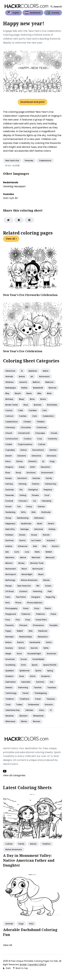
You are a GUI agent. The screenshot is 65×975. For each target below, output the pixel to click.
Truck (7, 704)
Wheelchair (38, 715)
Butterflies (52, 404)
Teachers (51, 687)
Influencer (22, 546)
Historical (38, 529)
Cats (34, 416)
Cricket (8, 444)
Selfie (46, 648)
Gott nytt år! (10, 198)
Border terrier (11, 404)
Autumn (23, 382)
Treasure (50, 699)
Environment (47, 472)
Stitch (32, 676)
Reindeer (9, 636)
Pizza (36, 608)
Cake (20, 410)
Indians (8, 546)
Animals (9, 376)
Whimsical (10, 721)
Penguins (35, 597)
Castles (22, 416)
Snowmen (10, 659)
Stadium (9, 676)
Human (46, 535)
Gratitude (45, 512)
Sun (51, 682)
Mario (37, 552)
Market (49, 552)
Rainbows (42, 631)
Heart (39, 523)
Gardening (10, 512)
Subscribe (25, 682)
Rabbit (20, 631)
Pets (7, 602)
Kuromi (55, 546)
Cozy (39, 438)
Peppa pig (50, 597)
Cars (44, 410)
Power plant (41, 619)
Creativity (52, 438)
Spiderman (25, 670)
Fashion (35, 484)
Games (41, 506)
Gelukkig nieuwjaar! (14, 186)
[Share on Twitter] (8, 220)
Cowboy (27, 438)
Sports (38, 670)
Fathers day (50, 484)
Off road (9, 591)
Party (7, 597)
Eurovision (22, 478)
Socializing (10, 665)
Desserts (22, 455)
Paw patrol (21, 597)
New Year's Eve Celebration (22, 351)
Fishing (23, 495)
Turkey (19, 704)
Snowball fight (34, 653)
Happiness (10, 523)
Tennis (25, 693)
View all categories (14, 775)
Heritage (25, 529)
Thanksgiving (40, 693)
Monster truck (36, 563)
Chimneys (10, 427)
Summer (40, 682)
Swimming (23, 687)
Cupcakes (10, 450)
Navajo (8, 585)
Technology (10, 693)
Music (41, 574)
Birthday (9, 399)
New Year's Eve (12, 160)
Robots (20, 642)
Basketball (38, 387)
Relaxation (43, 636)
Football (9, 501)
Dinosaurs (51, 455)
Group (8, 518)
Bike (39, 393)
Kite (44, 546)
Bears (29, 393)
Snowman (51, 653)
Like (7, 552)
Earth (32, 467)
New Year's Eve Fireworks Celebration (30, 295)
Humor (22, 540)
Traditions (24, 699)
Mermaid (36, 557)
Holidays (9, 535)
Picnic (26, 608)
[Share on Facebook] (19, 220)
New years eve (24, 585)
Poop (27, 619)
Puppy (8, 631)
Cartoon (9, 416)
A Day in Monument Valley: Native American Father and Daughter (28, 860)
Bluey (21, 399)
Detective (36, 455)
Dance (24, 450)
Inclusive (51, 540)
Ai (22, 371)
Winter (24, 721)
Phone (18, 602)
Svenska (55, 12)
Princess (23, 625)
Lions (17, 552)
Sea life (34, 648)
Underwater (33, 704)
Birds (49, 393)
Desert (8, 455)
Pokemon (26, 614)
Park (50, 591)
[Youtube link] (5, 771)
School (22, 648)
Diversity (32, 461)
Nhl (37, 585)
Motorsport (10, 574)
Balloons (50, 382)
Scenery (9, 648)
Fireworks (29, 160)
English (16, 12)
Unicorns (49, 704)
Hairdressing (22, 518)
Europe (8, 478)
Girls (33, 512)
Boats (43, 399)
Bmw (32, 399)
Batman (52, 387)
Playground (10, 614)
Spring (50, 670)
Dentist (53, 450)
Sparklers (9, 670)
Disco (8, 461)
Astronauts (44, 376)
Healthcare (26, 523)
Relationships (25, 636)
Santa (49, 642)
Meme (23, 557)
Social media (38, 659)
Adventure (10, 371)
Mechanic (9, 557)
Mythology (10, 580)
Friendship (46, 501)
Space (34, 665)
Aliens (45, 371)
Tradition (9, 699)
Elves (7, 472)
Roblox (8, 642)
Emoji (18, 472)
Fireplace (48, 489)
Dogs (52, 461)
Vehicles (29, 710)
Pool (18, 619)
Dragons (9, 467)
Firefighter (33, 489)
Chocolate (26, 427)
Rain (31, 631)
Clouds (54, 433)
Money (21, 563)
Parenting (37, 591)
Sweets (8, 687)
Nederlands (35, 12)
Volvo (41, 710)
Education (45, 467)
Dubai (21, 467)
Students (45, 676)
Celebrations (45, 160)
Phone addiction (34, 602)
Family (49, 478)
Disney (19, 461)
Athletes (9, 382)
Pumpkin (54, 625)
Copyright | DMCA (37, 964)
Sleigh (8, 653)
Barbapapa (10, 387)
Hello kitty (10, 529)
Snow (19, 653)
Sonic (23, 665)
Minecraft (50, 557)
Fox (34, 501)
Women (36, 721)
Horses (22, 535)
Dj (43, 461)
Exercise (36, 478)
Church (8, 433)
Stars (21, 676)
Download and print (32, 102)
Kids (35, 546)
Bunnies (37, 404)
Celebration (48, 416)
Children (41, 421)
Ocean (48, 585)
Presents (9, 625)
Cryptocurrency (25, 444)
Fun (19, 506)
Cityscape (40, 433)
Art (32, 376)
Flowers (35, 495)
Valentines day (12, 710)
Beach (18, 393)
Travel (38, 699)
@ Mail (23, 964)
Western (23, 715)
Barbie (24, 387)
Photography (11, 608)
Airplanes (32, 371)
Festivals (9, 489)
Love (27, 552)
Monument (10, 568)
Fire (21, 489)
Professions (38, 625)
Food (47, 495)
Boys (26, 404)
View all (10, 238)
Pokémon (40, 614)
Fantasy (9, 484)
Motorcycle (37, 568)
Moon (24, 568)
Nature (46, 580)
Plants (48, 608)
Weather (9, 715)
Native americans (29, 580)
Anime (22, 376)
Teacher (37, 687)
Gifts (23, 512)
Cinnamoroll (23, 433)
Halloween (39, 518)
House (34, 535)
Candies (33, 410)
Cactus (8, 410)
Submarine (10, 682)
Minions (9, 563)
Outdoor (23, 591)
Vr (51, 710)
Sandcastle (35, 642)
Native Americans (13, 849)
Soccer (24, 659)
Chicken (27, 421)
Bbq (7, 393)
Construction (11, 438)
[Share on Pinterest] (29, 220)
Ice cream (36, 540)
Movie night (27, 574)
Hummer (9, 540)
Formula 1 (23, 501)
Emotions (31, 472)
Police (53, 614)
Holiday (52, 529)
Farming (22, 484)
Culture (41, 444)
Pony (7, 619)
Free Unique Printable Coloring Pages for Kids (34, 961)
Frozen (8, 506)
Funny (29, 506)
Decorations (38, 450)
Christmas (42, 427)
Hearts (51, 523)
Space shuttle (49, 665)
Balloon (36, 382)
